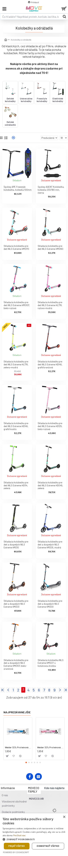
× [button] (64, 817)
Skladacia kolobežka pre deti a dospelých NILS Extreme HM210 (16, 544)
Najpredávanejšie (17, 712)
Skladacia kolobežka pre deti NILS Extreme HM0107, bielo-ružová (17, 305)
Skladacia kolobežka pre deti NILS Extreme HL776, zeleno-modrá (16, 364)
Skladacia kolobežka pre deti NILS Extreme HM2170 (16, 247)
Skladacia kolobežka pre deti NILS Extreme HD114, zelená (16, 485)
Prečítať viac (19, 835)
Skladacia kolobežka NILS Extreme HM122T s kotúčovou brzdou (50, 663)
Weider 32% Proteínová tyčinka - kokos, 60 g (18, 747)
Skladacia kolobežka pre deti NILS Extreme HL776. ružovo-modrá (50, 305)
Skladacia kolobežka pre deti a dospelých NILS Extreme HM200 (50, 603)
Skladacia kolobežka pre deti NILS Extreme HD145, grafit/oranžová (50, 364)
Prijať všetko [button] (16, 846)
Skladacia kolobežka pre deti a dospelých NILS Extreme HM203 (16, 603)
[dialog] (34, 834)
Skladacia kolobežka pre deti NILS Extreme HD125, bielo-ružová (50, 426)
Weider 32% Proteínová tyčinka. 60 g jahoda (50, 747)
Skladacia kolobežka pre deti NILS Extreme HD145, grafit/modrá (16, 426)
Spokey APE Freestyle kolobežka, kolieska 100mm (18, 188)
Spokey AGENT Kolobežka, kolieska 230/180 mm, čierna (51, 189)
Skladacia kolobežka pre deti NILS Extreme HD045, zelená (50, 485)
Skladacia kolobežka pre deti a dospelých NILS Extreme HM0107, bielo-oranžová (16, 664)
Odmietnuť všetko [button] (48, 846)
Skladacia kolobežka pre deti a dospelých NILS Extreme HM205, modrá (50, 544)
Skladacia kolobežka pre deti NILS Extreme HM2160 (50, 247)
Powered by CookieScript (16, 852)
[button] (26, 762)
